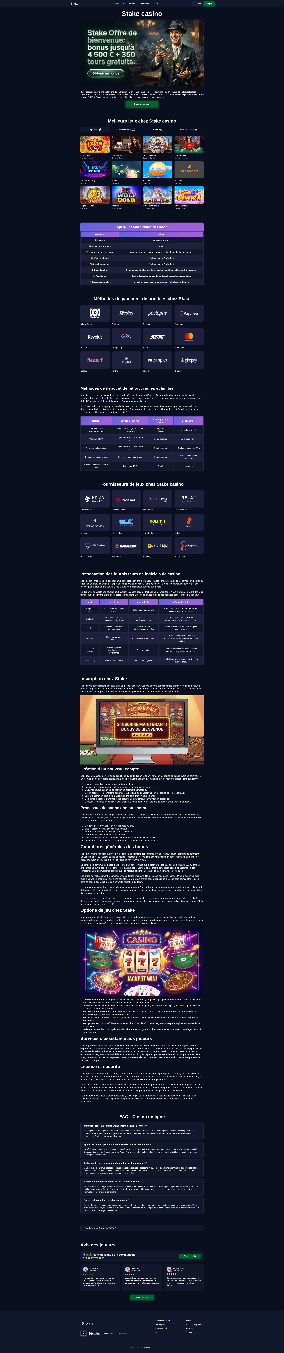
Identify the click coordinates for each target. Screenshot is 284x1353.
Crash (155, 130)
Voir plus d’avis (142, 1297)
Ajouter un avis (190, 1256)
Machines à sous (187, 130)
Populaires (93, 130)
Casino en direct (125, 130)
